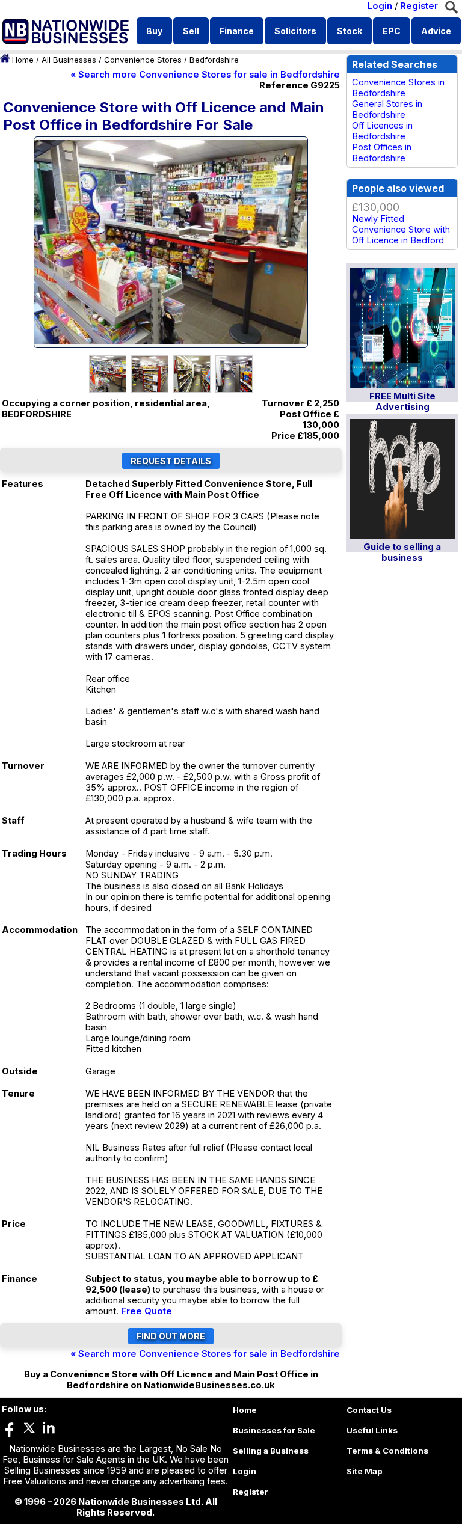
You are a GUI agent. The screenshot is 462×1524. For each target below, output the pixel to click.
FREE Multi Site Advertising (402, 401)
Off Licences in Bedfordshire (382, 131)
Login (380, 6)
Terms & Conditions (387, 1450)
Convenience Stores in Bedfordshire (398, 88)
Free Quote (146, 1311)
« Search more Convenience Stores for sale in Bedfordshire (205, 74)
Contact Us (369, 1410)
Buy (154, 31)
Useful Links (372, 1430)
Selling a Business (271, 1450)
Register (419, 6)
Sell (191, 31)
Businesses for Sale (274, 1430)
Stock (349, 31)
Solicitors (295, 31)
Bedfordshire (214, 59)
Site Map (364, 1471)
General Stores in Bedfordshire (387, 109)
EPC (392, 31)
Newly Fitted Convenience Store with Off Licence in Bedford (401, 229)
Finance (237, 31)
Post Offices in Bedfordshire (381, 153)
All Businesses (69, 59)
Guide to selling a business (402, 552)
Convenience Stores (143, 59)
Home (23, 59)
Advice (436, 31)
